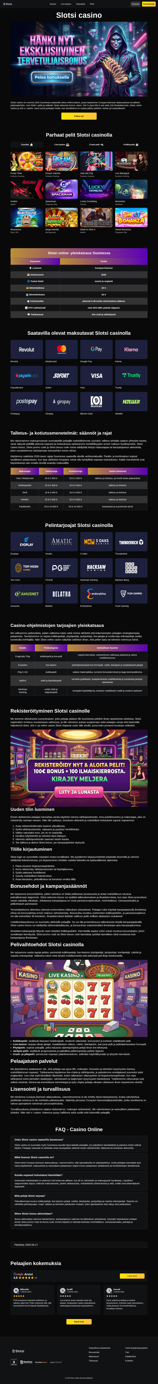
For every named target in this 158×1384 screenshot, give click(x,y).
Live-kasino (59, 145)
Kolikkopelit (129, 145)
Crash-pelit (94, 145)
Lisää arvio (132, 1276)
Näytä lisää (79, 1322)
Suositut (25, 145)
